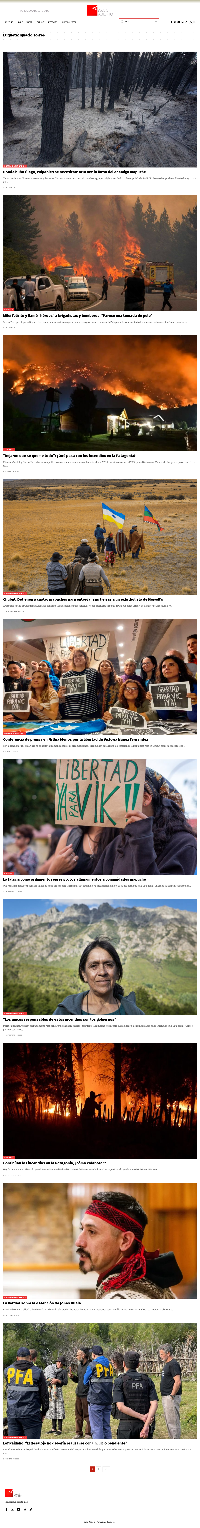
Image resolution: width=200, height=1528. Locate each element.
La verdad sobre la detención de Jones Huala (42, 1303)
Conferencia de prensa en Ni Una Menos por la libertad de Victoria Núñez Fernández (75, 739)
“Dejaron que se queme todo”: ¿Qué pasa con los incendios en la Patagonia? (69, 456)
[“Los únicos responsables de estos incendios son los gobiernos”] (100, 957)
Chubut (8, 873)
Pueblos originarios (15, 166)
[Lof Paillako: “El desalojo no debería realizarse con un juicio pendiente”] (100, 1381)
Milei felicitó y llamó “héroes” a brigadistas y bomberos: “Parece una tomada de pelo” (77, 315)
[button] (79, 22)
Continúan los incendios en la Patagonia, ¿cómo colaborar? (54, 1163)
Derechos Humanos (14, 733)
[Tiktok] (186, 22)
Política (8, 309)
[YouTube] (179, 22)
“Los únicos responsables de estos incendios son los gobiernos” (60, 1019)
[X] (175, 22)
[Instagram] (182, 22)
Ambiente (9, 450)
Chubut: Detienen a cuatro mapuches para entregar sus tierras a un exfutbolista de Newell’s (83, 599)
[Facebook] (171, 22)
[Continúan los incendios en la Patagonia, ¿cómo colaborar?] (100, 1101)
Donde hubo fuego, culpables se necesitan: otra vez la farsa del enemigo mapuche (74, 172)
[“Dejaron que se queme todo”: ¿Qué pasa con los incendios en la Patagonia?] (100, 393)
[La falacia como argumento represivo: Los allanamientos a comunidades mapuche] (100, 817)
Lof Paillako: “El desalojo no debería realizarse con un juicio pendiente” (65, 1443)
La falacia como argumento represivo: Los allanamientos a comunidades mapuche (74, 879)
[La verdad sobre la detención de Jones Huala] (100, 1241)
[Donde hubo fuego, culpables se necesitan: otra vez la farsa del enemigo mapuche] (100, 109)
